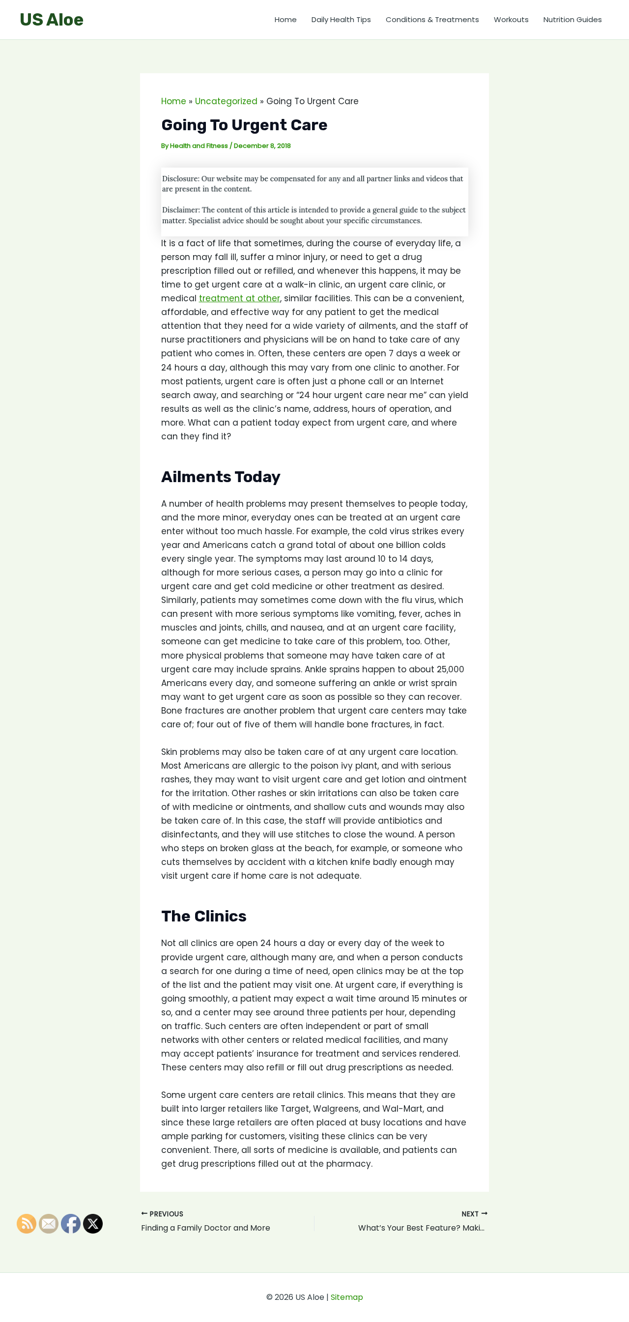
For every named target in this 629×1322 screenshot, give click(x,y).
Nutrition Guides (572, 19)
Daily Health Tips (341, 19)
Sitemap (347, 1297)
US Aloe (52, 19)
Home (286, 19)
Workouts (511, 19)
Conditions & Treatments (432, 19)
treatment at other (239, 298)
